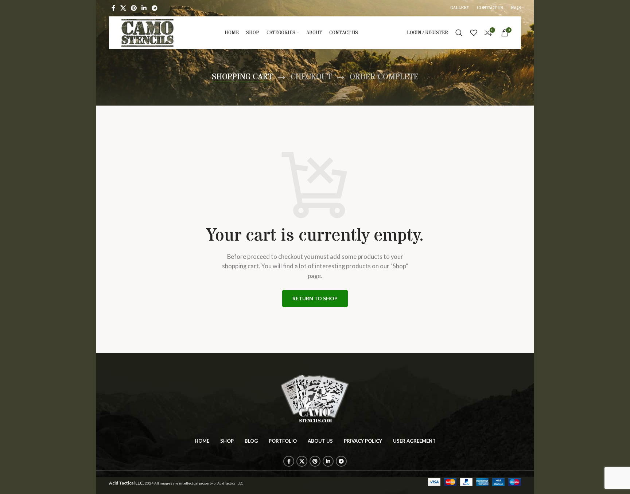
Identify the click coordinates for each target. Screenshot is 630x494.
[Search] (459, 32)
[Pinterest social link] (133, 8)
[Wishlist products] (473, 32)
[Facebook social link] (113, 8)
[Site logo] (147, 32)
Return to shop (315, 298)
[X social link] (123, 8)
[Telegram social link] (154, 8)
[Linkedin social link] (144, 8)
